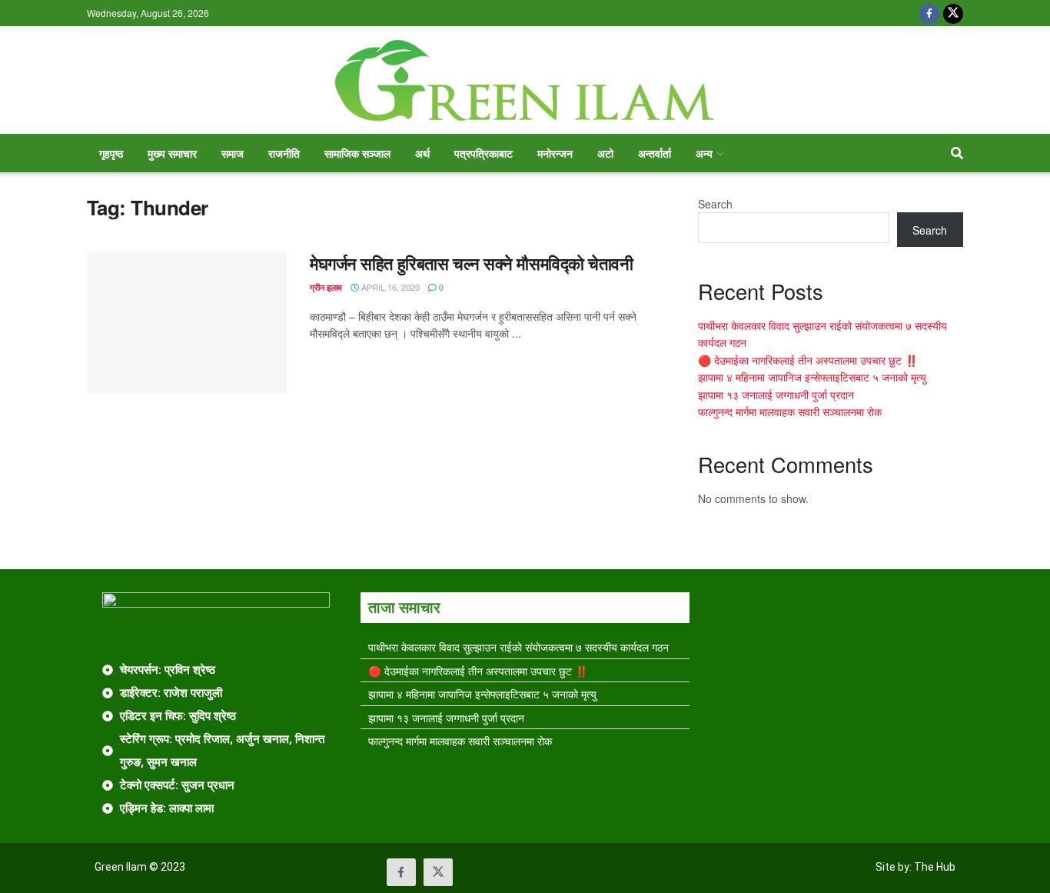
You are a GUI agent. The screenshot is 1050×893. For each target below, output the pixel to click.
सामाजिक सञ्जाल (357, 153)
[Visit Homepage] (525, 80)
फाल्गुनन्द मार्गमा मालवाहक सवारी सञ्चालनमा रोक (790, 411)
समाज (232, 153)
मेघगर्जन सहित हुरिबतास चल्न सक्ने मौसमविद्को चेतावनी (471, 263)
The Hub (934, 867)
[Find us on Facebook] (929, 13)
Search (715, 204)
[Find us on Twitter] (953, 13)
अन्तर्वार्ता (654, 153)
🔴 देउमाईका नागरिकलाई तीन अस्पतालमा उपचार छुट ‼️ (808, 360)
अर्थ (422, 153)
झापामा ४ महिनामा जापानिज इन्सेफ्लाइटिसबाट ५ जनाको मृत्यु (812, 377)
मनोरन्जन (555, 153)
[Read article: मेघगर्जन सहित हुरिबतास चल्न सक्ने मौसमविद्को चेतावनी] (187, 323)
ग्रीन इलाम (326, 287)
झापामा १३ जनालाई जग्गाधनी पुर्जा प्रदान (776, 394)
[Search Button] (957, 153)
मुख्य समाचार (172, 153)
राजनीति (284, 153)
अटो (605, 153)
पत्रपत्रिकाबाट (483, 153)
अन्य (704, 153)
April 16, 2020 (389, 287)
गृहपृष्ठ (111, 153)
